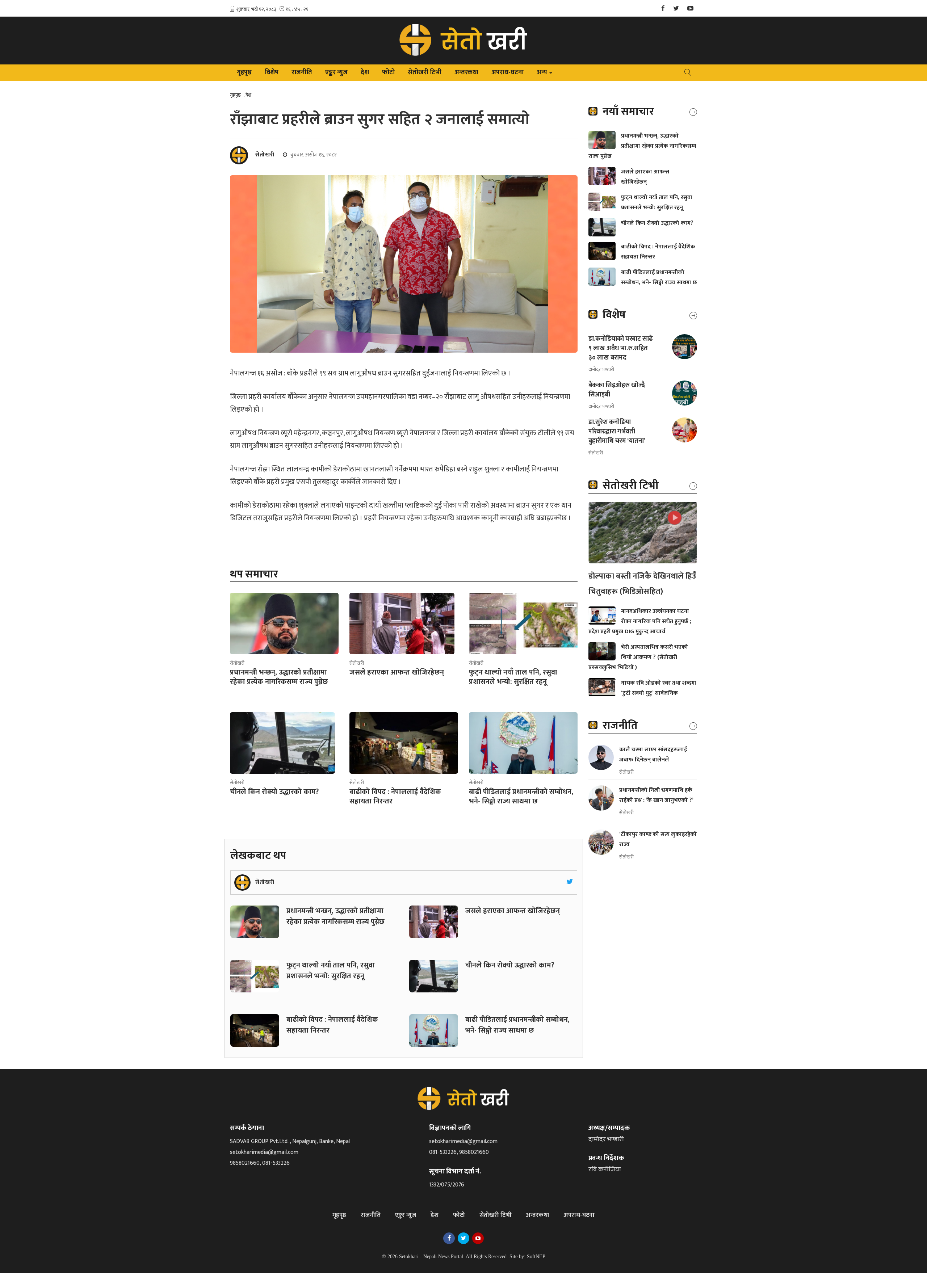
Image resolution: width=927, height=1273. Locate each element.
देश (365, 72)
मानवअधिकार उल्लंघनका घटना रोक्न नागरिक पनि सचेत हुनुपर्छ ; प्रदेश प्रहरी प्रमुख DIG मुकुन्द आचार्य (639, 621)
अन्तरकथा (466, 72)
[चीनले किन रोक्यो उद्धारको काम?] (282, 743)
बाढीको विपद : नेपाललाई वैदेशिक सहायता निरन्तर (332, 1025)
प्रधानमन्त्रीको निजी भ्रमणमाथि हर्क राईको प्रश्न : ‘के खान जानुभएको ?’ (657, 795)
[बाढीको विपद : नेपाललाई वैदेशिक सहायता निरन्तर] (403, 743)
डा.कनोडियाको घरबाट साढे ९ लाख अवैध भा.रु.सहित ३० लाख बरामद (620, 348)
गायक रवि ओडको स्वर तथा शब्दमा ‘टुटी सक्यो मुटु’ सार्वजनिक (658, 688)
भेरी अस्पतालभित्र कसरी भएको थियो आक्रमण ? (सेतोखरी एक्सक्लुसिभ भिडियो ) (638, 657)
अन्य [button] (545, 73)
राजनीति (301, 72)
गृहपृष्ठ (244, 72)
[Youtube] (690, 9)
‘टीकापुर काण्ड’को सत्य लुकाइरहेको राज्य (658, 839)
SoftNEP (536, 1256)
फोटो (388, 72)
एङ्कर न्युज (336, 72)
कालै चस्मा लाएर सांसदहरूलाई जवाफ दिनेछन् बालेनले (653, 755)
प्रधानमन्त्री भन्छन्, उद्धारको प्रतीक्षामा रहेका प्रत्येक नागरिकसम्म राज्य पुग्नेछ (335, 916)
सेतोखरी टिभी (424, 72)
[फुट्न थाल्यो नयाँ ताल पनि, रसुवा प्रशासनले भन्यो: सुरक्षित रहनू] (523, 623)
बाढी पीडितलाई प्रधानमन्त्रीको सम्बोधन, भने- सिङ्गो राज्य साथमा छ (517, 1025)
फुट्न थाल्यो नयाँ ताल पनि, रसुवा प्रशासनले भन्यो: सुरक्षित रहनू (330, 970)
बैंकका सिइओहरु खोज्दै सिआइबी (616, 390)
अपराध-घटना (507, 72)
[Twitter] (676, 9)
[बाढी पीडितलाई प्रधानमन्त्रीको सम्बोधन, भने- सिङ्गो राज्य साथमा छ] (523, 743)
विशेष (271, 72)
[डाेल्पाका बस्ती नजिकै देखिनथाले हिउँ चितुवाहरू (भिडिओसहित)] (642, 532)
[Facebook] (663, 9)
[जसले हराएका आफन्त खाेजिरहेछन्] (401, 623)
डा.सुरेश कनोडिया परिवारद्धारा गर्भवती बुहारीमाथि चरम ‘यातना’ (616, 431)
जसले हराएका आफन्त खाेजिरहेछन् (513, 911)
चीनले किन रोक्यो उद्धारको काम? (509, 965)
